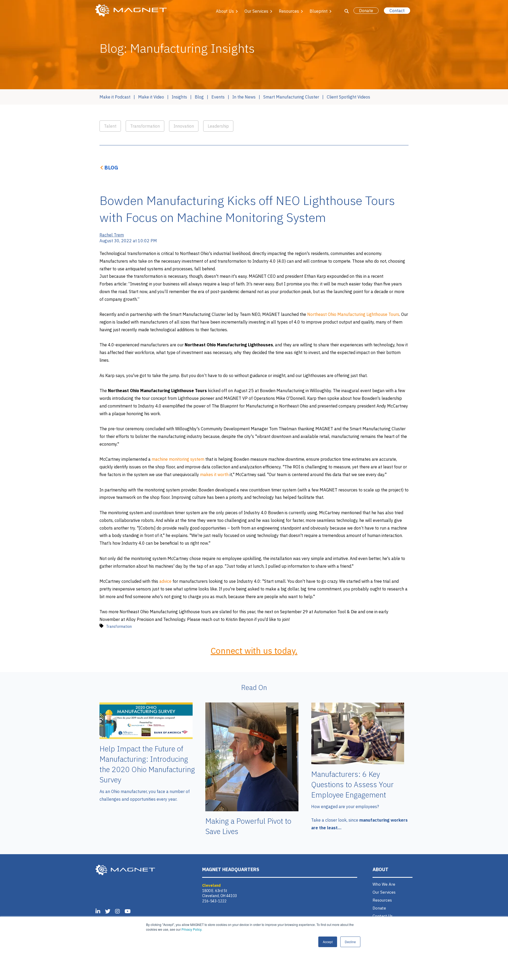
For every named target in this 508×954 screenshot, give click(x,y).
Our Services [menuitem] (384, 892)
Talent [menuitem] (110, 126)
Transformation (119, 626)
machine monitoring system (178, 459)
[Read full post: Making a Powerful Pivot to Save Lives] (251, 809)
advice (166, 581)
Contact (397, 10)
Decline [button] (350, 941)
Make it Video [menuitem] (151, 97)
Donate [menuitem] (379, 908)
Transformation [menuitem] (145, 126)
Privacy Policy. (192, 929)
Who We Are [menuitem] (384, 884)
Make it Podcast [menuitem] (114, 97)
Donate (366, 10)
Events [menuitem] (218, 97)
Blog (111, 167)
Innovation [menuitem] (184, 126)
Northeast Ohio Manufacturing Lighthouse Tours (353, 314)
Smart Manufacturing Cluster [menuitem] (291, 97)
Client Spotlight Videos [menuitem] (348, 97)
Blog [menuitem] (199, 97)
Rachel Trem (111, 235)
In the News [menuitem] (244, 97)
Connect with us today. (254, 650)
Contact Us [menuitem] (383, 916)
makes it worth (214, 474)
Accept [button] (328, 941)
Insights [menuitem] (179, 97)
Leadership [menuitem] (218, 126)
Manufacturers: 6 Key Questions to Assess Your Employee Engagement (352, 784)
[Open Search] (346, 11)
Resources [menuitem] (382, 900)
